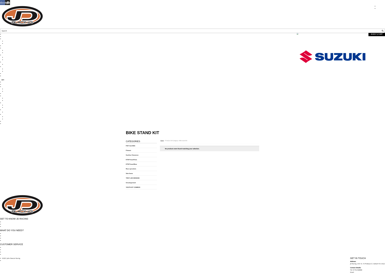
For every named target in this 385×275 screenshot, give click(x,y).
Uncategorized (131, 182)
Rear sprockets (131, 169)
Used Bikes (5, 46)
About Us (5, 36)
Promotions (6, 55)
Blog (3, 74)
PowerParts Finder (8, 62)
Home (162, 140)
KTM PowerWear (9, 69)
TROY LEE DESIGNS (132, 178)
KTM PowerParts (131, 159)
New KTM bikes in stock (12, 50)
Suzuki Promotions (10, 60)
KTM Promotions (9, 57)
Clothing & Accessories (9, 67)
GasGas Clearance (132, 155)
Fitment (128, 150)
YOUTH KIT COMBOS (133, 187)
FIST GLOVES (130, 146)
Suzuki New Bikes (10, 43)
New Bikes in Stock (8, 48)
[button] (193, 80)
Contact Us (5, 76)
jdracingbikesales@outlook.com (365, 272)
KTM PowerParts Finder (12, 64)
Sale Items (7, 71)
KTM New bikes (9, 41)
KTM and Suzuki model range (12, 39)
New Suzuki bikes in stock (12, 53)
